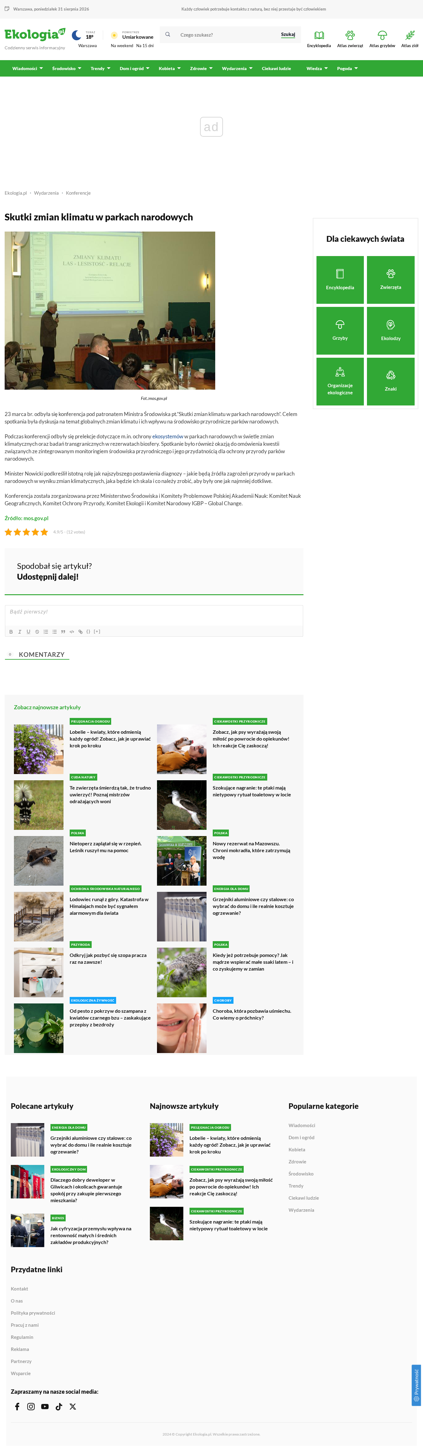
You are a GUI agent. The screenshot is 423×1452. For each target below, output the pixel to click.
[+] (97, 631)
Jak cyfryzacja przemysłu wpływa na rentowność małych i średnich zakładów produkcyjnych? (90, 1235)
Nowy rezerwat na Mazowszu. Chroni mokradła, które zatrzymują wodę (251, 850)
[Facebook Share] (250, 570)
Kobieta (297, 1149)
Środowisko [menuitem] (64, 68)
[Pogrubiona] (11, 631)
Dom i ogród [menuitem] (132, 68)
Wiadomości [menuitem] (24, 68)
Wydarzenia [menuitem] (234, 68)
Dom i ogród (302, 1137)
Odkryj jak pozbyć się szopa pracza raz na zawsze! (108, 958)
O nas (17, 1301)
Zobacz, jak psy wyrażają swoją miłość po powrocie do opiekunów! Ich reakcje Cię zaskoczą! (251, 738)
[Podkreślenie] (28, 631)
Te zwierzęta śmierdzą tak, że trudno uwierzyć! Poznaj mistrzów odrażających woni (110, 794)
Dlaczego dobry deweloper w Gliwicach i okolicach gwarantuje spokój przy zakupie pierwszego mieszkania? (86, 1190)
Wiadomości (302, 1125)
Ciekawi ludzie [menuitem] (276, 68)
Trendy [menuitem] (98, 68)
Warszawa (87, 45)
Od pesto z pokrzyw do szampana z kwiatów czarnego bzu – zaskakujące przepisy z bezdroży (110, 1017)
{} (88, 631)
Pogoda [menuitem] (344, 68)
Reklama (20, 1349)
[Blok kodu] (72, 631)
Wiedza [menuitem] (314, 68)
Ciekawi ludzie (304, 1198)
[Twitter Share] (267, 570)
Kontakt (19, 1288)
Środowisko (301, 1173)
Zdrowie (297, 1161)
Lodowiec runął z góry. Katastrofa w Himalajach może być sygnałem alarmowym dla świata (109, 906)
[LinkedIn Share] (283, 570)
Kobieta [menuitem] (167, 68)
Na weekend (122, 45)
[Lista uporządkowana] (45, 631)
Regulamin (22, 1337)
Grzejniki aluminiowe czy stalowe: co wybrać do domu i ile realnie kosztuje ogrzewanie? (253, 906)
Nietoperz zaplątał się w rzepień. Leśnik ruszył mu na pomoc (106, 846)
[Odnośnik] (80, 631)
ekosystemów (167, 436)
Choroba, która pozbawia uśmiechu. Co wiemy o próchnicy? (252, 1014)
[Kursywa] (19, 631)
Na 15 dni (145, 45)
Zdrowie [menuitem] (198, 68)
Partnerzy (21, 1361)
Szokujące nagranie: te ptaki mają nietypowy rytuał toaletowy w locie (252, 791)
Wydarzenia (46, 193)
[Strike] (37, 631)
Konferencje (78, 193)
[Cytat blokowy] (63, 631)
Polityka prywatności (33, 1313)
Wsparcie (21, 1373)
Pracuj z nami (25, 1325)
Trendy (296, 1186)
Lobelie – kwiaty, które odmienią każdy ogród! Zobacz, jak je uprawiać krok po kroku (110, 738)
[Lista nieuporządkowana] (54, 631)
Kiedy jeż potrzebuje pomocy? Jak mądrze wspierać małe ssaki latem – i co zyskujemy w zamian (253, 962)
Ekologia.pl (16, 193)
